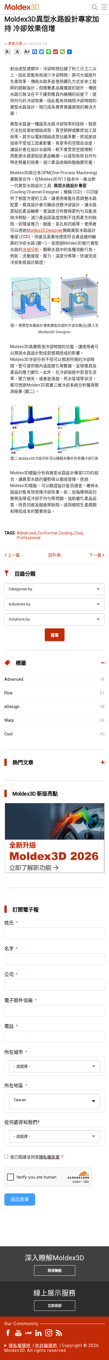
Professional (29, 537)
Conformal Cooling (54, 533)
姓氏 (9, 923)
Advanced (26, 533)
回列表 (54, 555)
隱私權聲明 (20, 1345)
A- (8, 51)
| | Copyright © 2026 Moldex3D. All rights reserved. (51, 1348)
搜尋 (55, 635)
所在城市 (13, 1052)
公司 (9, 974)
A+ (27, 51)
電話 (9, 1026)
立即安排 (55, 1306)
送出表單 (19, 1199)
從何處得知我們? (22, 1122)
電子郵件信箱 (18, 1000)
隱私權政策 (49, 1157)
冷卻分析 (30, 249)
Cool (78, 533)
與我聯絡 (55, 1271)
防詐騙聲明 (46, 1345)
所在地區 (13, 1085)
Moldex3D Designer (45, 230)
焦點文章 (15, 44)
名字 (9, 948)
